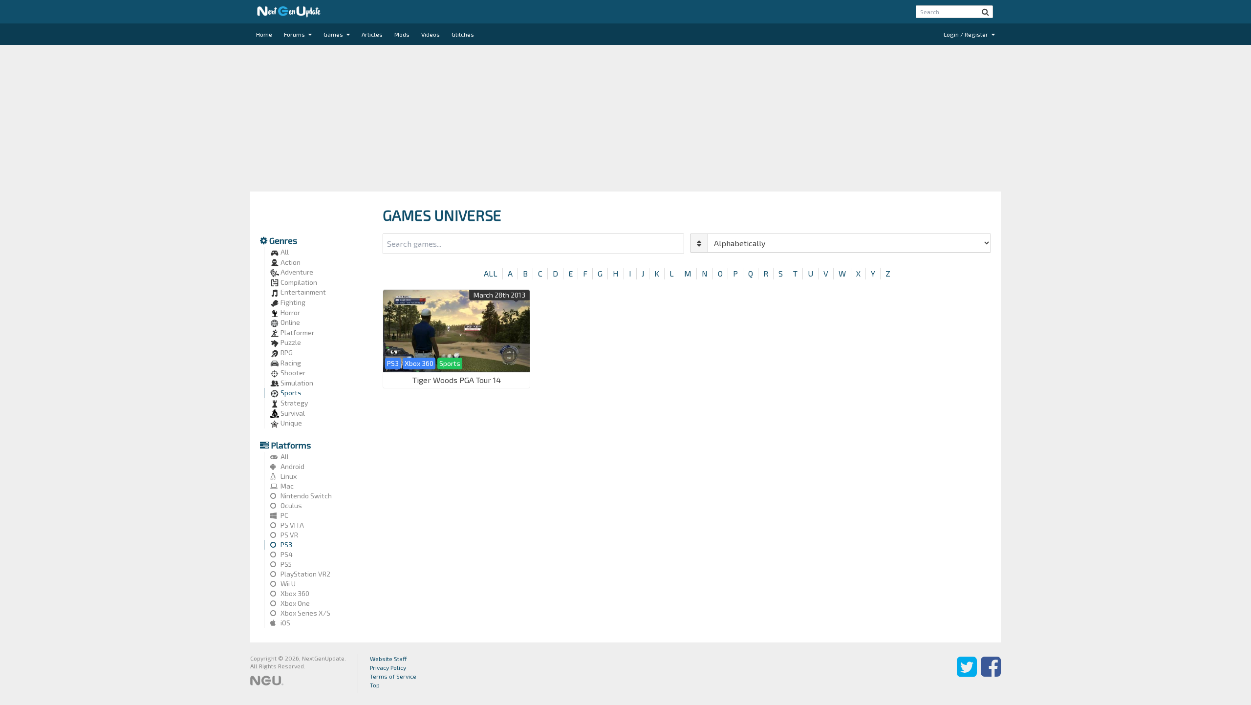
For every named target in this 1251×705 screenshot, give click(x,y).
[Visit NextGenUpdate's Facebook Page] (991, 673)
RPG (286, 352)
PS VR (288, 535)
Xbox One (294, 603)
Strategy (293, 403)
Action (290, 262)
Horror (289, 312)
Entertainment (302, 292)
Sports (290, 392)
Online (289, 322)
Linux (288, 476)
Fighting (292, 302)
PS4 (286, 554)
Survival (292, 413)
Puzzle (290, 342)
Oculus (290, 505)
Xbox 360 (294, 593)
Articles (372, 34)
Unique (290, 423)
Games (334, 34)
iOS (284, 623)
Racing (290, 363)
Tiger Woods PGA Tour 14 (456, 380)
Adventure (296, 272)
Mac (286, 486)
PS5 (285, 564)
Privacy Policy (388, 667)
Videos (430, 34)
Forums (295, 34)
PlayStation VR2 (304, 574)
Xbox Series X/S (304, 613)
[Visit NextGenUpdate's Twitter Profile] (967, 673)
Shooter (292, 372)
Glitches (463, 34)
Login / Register (967, 34)
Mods (402, 34)
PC (283, 515)
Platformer (296, 332)
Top (375, 685)
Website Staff (388, 658)
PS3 (285, 544)
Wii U (287, 583)
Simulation (296, 383)
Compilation (298, 282)
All (284, 252)
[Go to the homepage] (288, 11)
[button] (985, 12)
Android (291, 466)
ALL (490, 273)
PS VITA (291, 525)
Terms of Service (393, 676)
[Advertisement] (625, 118)
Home (264, 34)
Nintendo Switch (305, 495)
